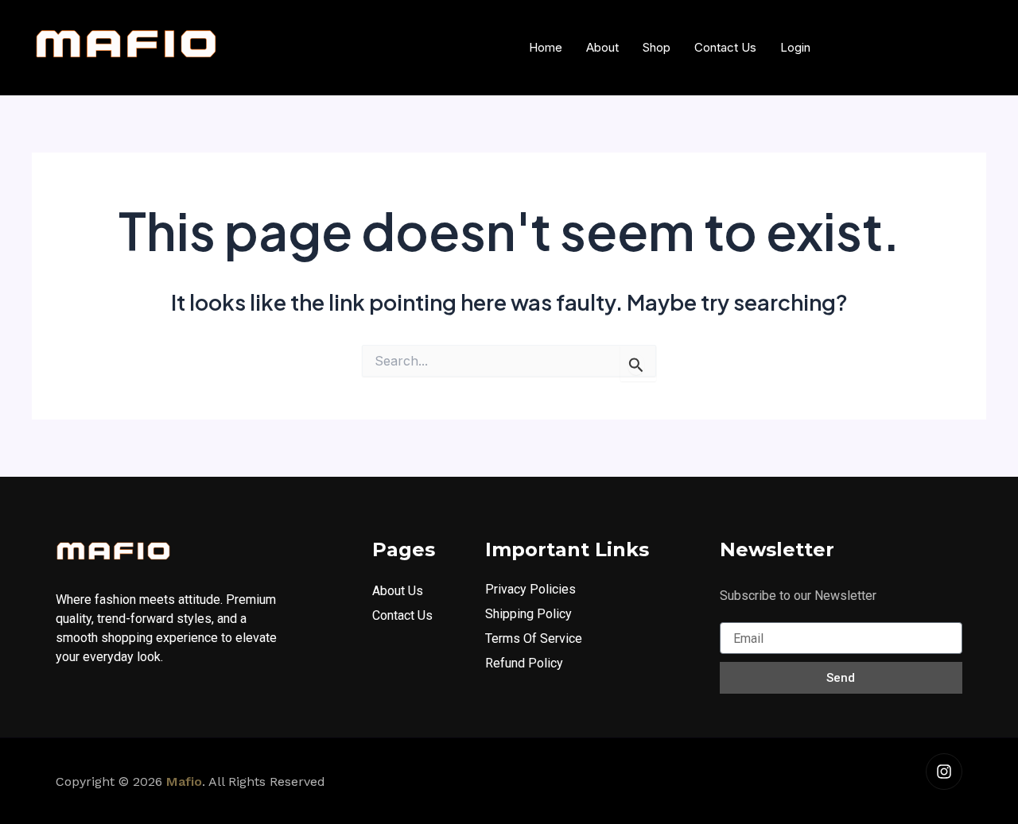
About (602, 47)
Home (545, 47)
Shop (656, 47)
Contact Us (725, 47)
